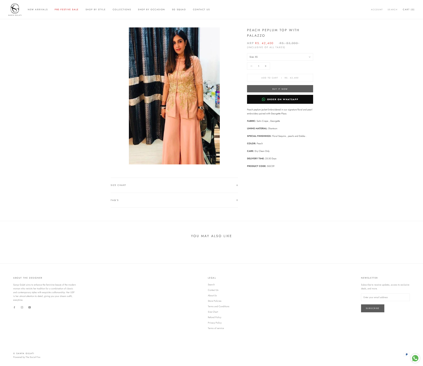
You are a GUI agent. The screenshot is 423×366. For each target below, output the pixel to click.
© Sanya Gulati (23, 353)
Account (377, 9)
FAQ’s (115, 200)
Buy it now (280, 89)
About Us (212, 295)
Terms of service (216, 328)
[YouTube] (29, 307)
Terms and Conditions (218, 306)
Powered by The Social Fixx (26, 357)
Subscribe (373, 308)
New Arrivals (38, 9)
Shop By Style (96, 9)
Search (393, 9)
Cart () (409, 9)
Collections (122, 9)
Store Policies (214, 301)
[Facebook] (14, 307)
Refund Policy (214, 317)
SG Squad (179, 9)
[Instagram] (22, 307)
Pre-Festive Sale (67, 9)
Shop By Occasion (151, 9)
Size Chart (118, 185)
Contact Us (201, 9)
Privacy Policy (215, 322)
